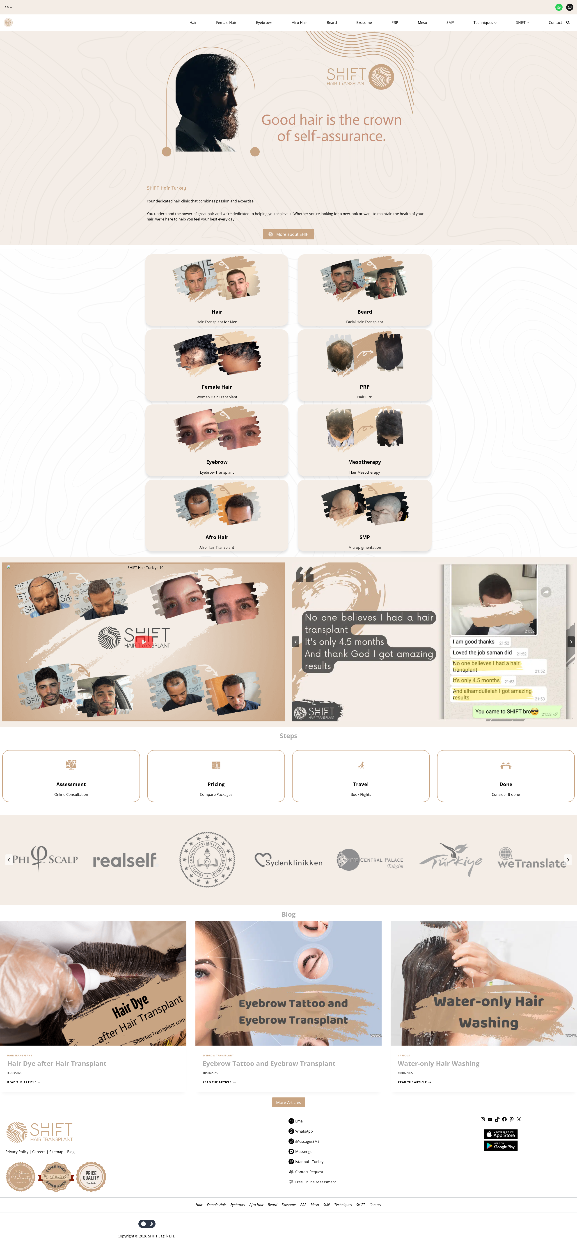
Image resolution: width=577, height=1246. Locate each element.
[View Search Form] (569, 22)
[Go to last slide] (295, 641)
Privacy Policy (16, 1151)
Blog (71, 1151)
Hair (193, 22)
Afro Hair (299, 22)
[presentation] (93, 983)
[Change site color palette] (147, 1224)
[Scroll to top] (564, 1224)
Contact (555, 22)
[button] (143, 642)
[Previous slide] (9, 859)
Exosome (364, 22)
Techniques (343, 1204)
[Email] (569, 7)
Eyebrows (264, 22)
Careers (39, 1151)
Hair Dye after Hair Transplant (57, 1063)
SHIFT (360, 1204)
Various (404, 1055)
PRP (395, 22)
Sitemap (56, 1151)
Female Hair (226, 22)
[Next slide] (571, 641)
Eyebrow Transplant (218, 1055)
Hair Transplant (19, 1055)
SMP (450, 22)
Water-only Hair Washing (438, 1063)
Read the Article (23, 1082)
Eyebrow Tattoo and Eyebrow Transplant (269, 1063)
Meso (422, 22)
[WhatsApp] (559, 7)
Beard (332, 22)
